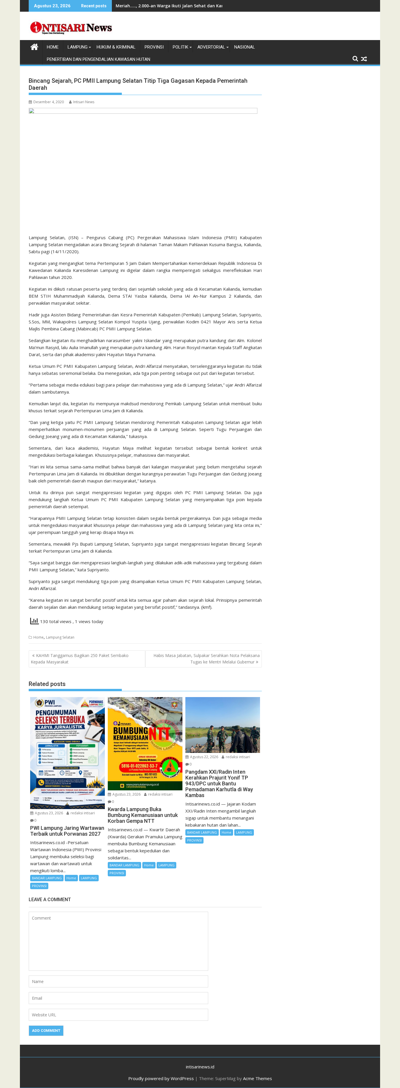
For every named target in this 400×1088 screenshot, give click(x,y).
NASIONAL (244, 47)
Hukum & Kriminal (116, 47)
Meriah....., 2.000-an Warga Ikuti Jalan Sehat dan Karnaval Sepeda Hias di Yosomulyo (202, 5)
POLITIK (180, 47)
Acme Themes (257, 1078)
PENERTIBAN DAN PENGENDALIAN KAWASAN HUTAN (98, 59)
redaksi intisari (82, 813)
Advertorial (211, 47)
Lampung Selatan (60, 637)
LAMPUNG (78, 47)
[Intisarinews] (34, 46)
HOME (53, 47)
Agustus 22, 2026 (203, 756)
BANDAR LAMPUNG (47, 878)
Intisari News (83, 101)
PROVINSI (154, 47)
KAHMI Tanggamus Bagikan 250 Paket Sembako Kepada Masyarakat (80, 659)
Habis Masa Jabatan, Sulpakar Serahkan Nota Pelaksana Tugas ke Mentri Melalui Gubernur (206, 659)
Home (38, 637)
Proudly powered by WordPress (161, 1078)
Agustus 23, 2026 (48, 813)
